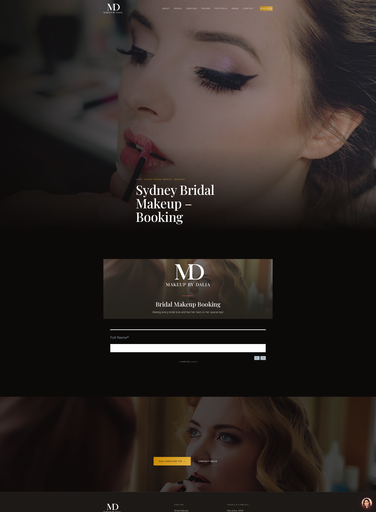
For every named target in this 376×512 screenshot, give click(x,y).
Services (192, 8)
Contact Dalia (207, 461)
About (166, 8)
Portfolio (221, 8)
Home (139, 179)
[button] (257, 358)
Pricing (205, 8)
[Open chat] (367, 503)
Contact (248, 8)
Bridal (178, 8)
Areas (235, 8)
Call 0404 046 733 (172, 461)
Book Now (266, 8)
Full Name (119, 337)
